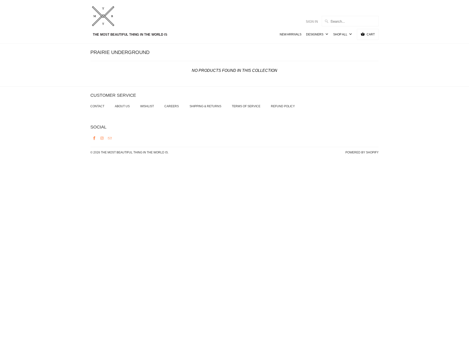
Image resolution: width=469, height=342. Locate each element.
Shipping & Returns (205, 106)
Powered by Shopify (362, 152)
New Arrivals (290, 34)
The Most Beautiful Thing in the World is (134, 152)
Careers (171, 106)
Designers (315, 34)
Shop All (340, 34)
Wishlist (147, 106)
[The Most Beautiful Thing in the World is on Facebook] (94, 138)
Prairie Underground (119, 52)
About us (122, 106)
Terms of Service (246, 106)
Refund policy (283, 106)
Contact (97, 106)
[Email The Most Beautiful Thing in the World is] (110, 138)
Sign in (312, 21)
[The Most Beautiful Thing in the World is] (112, 17)
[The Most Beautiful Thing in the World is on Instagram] (102, 138)
